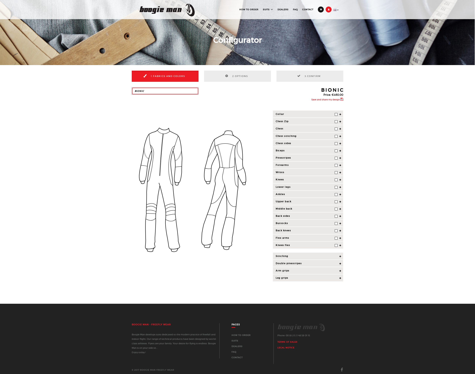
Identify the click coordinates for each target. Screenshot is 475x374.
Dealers (283, 9)
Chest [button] (280, 128)
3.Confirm (312, 76)
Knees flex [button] (283, 245)
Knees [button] (280, 179)
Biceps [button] (280, 150)
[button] (165, 91)
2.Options (239, 76)
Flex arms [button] (282, 237)
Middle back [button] (284, 208)
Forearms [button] (282, 165)
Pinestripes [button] (283, 157)
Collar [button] (280, 114)
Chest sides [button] (283, 143)
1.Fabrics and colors (167, 76)
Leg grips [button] (282, 277)
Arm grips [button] (282, 270)
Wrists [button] (280, 172)
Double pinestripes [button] (289, 263)
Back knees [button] (283, 230)
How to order (248, 9)
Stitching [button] (282, 256)
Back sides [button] (283, 216)
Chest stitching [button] (286, 136)
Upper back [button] (283, 201)
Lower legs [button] (283, 187)
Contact (307, 9)
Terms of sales (287, 342)
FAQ (295, 9)
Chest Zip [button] (282, 121)
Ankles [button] (280, 194)
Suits (266, 9)
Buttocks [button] (282, 223)
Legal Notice (285, 347)
